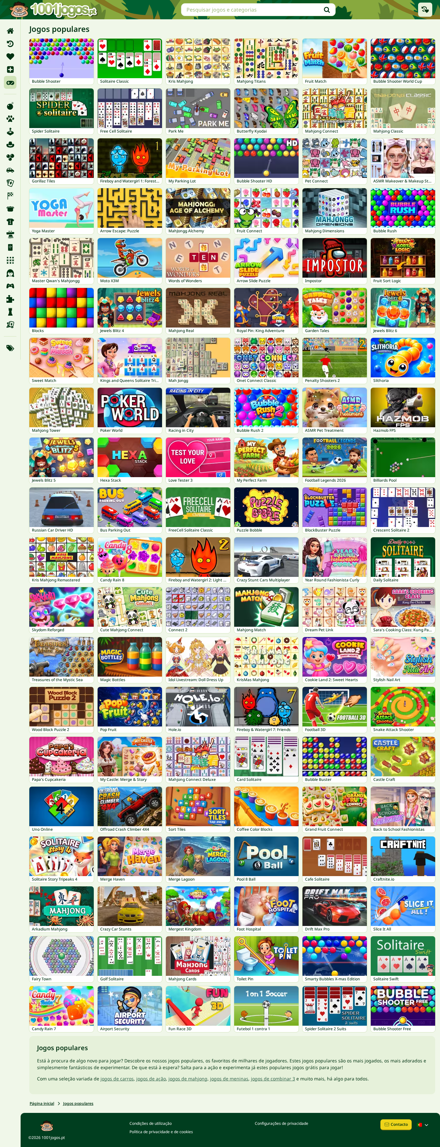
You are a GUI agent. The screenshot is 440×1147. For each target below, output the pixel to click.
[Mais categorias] (10, 348)
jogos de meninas (229, 1079)
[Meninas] (10, 273)
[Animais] (10, 118)
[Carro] (10, 170)
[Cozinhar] (10, 208)
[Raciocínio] (10, 311)
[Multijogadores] (10, 286)
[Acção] (10, 105)
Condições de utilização (150, 1123)
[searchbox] (258, 9)
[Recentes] (10, 43)
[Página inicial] (10, 30)
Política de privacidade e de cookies (161, 1131)
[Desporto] (10, 221)
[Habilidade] (10, 234)
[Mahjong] (10, 247)
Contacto (399, 1124)
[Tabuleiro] (10, 324)
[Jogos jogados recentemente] (425, 10)
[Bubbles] (10, 157)
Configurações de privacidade (281, 1123)
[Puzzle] (10, 298)
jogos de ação (151, 1079)
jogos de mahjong (187, 1079)
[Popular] (10, 82)
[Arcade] (10, 131)
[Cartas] (10, 183)
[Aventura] (10, 144)
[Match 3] (10, 260)
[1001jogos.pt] (53, 9)
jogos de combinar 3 (273, 1079)
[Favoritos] (10, 56)
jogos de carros (117, 1079)
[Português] (423, 1124)
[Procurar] (327, 9)
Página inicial (42, 1103)
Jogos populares (78, 1103)
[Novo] (10, 69)
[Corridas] (10, 196)
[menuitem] (10, 30)
